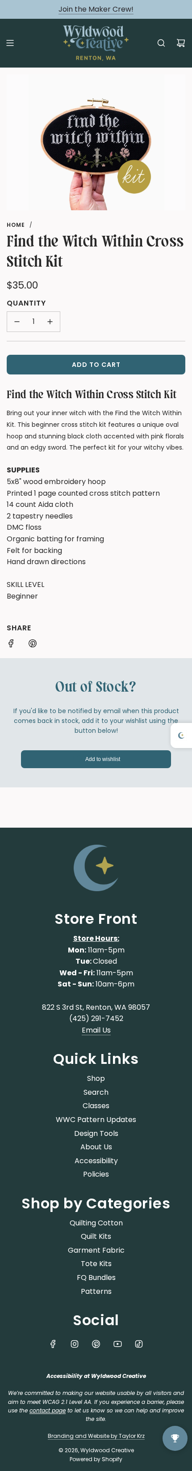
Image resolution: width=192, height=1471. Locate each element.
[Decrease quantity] (17, 322)
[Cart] (181, 43)
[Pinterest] (96, 1344)
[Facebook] (53, 1344)
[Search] (161, 43)
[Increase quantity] (50, 322)
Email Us (96, 1030)
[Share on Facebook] (11, 645)
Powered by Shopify (96, 1459)
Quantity (26, 303)
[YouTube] (117, 1344)
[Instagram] (74, 1344)
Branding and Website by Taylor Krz (96, 1436)
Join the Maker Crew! (96, 9)
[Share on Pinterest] (32, 645)
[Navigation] (10, 43)
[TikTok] (139, 1344)
